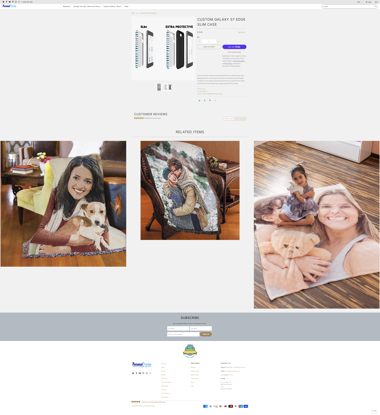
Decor (119, 6)
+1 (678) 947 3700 (27, 2)
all (204, 89)
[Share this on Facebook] (205, 100)
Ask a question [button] (240, 119)
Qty (198, 37)
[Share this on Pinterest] (210, 100)
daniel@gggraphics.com (227, 375)
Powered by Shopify (150, 406)
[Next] (191, 48)
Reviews (163, 375)
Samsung (220, 94)
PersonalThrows (140, 406)
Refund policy (164, 397)
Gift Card (163, 389)
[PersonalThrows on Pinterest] (13, 2)
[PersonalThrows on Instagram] (16, 2)
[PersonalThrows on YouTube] (9, 2)
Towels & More (109, 6)
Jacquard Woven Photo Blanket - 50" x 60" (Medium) (190, 190)
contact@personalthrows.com (232, 371)
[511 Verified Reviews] (190, 359)
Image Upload (164, 386)
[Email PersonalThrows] (19, 2)
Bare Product (203, 91)
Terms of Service (165, 393)
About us (163, 371)
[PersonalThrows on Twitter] (3, 2)
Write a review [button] (229, 119)
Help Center (164, 378)
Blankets (67, 6)
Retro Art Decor (94, 6)
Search (163, 367)
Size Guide (241, 32)
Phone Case (214, 94)
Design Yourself (80, 6)
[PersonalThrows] (31, 6)
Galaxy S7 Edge (206, 94)
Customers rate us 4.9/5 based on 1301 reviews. (154, 402)
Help (127, 6)
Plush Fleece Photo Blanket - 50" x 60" (317, 225)
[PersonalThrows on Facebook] (6, 2)
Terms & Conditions (166, 382)
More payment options (234, 52)
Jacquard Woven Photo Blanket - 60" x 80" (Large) (63, 204)
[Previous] (135, 48)
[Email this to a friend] (215, 100)
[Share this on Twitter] (199, 100)
